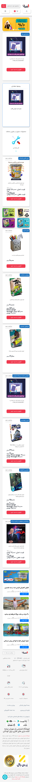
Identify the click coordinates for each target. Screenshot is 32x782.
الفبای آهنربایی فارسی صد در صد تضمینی (17, 587)
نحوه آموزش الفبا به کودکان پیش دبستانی (16, 641)
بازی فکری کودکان (24, 571)
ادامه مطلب (24, 594)
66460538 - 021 (18, 658)
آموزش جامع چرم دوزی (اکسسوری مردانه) (16, 351)
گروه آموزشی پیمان (16, 779)
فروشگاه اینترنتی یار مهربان (24, 736)
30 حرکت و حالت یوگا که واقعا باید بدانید (17, 614)
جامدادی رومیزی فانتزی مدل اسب (18, 255)
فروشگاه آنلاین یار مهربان (20, 777)
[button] (29, 24)
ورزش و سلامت (24, 598)
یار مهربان (9, 592)
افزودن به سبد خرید (16, 69)
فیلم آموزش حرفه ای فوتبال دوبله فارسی (17, 300)
